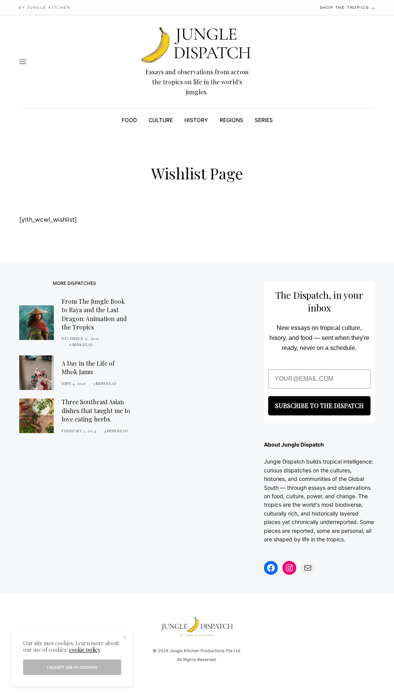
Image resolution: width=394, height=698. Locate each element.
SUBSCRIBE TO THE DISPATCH (319, 406)
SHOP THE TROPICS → (348, 7)
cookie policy (84, 649)
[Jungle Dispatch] (197, 45)
